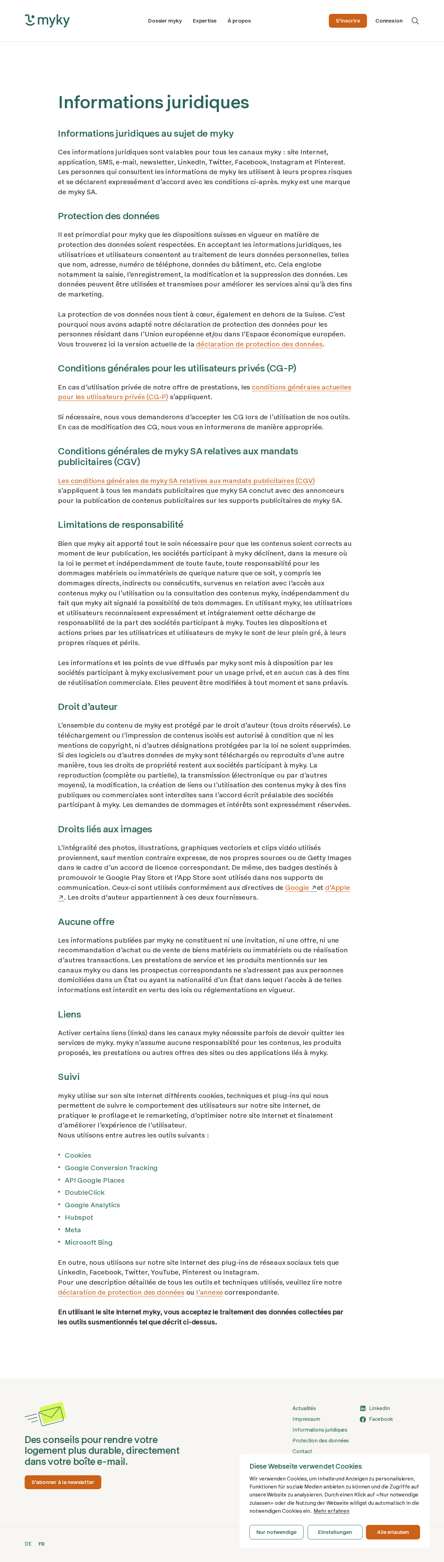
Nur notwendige (276, 1532)
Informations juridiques (320, 1430)
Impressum (306, 1419)
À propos (239, 21)
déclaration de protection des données (259, 344)
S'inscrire (348, 21)
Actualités (304, 1408)
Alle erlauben (393, 1532)
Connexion (389, 21)
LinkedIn (379, 1408)
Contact (302, 1451)
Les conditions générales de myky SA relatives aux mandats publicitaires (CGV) (186, 481)
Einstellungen (335, 1532)
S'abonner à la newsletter (63, 1482)
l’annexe (209, 1292)
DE (28, 1544)
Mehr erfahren (331, 1511)
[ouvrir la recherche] (415, 21)
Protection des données (320, 1440)
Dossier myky (165, 21)
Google (298, 887)
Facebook (381, 1419)
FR (42, 1544)
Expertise (204, 21)
